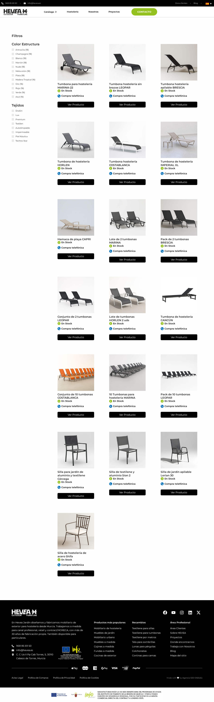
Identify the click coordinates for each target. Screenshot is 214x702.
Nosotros (93, 11)
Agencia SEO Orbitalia (192, 678)
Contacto (144, 11)
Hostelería (72, 11)
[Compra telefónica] (59, 96)
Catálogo (49, 12)
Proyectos (114, 11)
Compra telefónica (72, 95)
